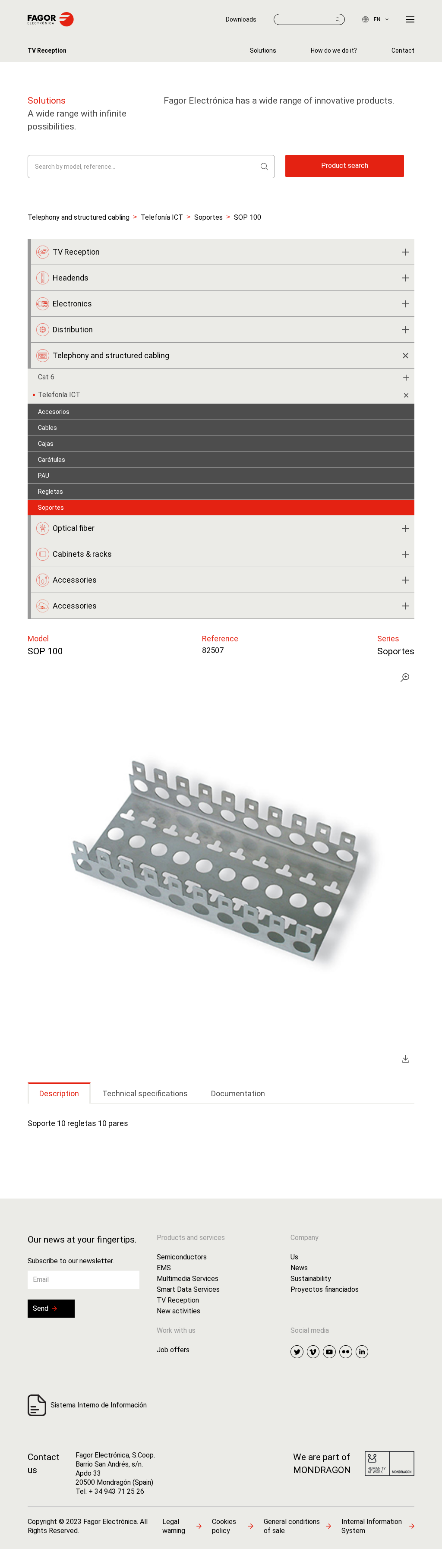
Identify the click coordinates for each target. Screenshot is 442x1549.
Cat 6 (46, 377)
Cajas (46, 443)
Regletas (50, 491)
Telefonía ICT (162, 217)
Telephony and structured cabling (78, 217)
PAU (43, 475)
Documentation (238, 1093)
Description (59, 1093)
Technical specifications (145, 1093)
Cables (47, 427)
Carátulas (51, 459)
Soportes (208, 217)
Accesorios (53, 411)
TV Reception (47, 50)
